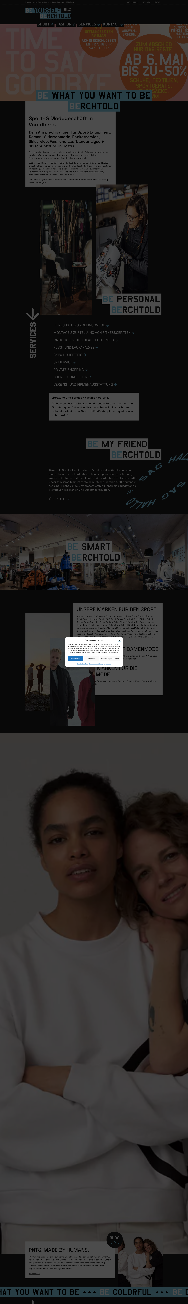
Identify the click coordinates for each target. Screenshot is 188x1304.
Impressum (107, 664)
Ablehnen (91, 659)
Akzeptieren (75, 659)
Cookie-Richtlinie (82, 664)
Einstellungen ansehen (110, 659)
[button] (119, 640)
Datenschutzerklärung (96, 664)
